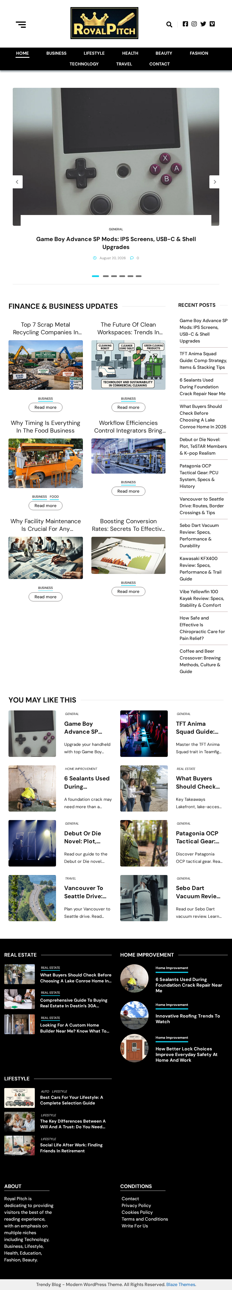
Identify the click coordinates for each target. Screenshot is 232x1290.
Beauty (164, 53)
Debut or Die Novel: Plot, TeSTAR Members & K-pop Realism (203, 446)
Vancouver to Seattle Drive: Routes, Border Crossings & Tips (202, 506)
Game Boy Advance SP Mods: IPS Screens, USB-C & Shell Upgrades (116, 243)
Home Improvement (81, 769)
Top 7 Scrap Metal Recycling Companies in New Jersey (45, 329)
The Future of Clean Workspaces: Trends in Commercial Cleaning (128, 329)
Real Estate (186, 769)
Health (130, 53)
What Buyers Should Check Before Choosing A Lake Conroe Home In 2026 (199, 783)
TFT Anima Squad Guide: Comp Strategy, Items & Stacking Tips (203, 360)
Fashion (199, 53)
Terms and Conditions (145, 1219)
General (116, 229)
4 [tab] (122, 276)
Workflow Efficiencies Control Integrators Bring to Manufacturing (128, 427)
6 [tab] (138, 276)
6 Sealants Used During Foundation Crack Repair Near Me (202, 387)
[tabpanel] (116, 182)
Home (22, 53)
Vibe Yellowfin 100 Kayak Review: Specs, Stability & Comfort (202, 598)
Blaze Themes (180, 1284)
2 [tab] (106, 276)
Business (56, 53)
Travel (124, 64)
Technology (84, 64)
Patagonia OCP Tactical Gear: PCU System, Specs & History (199, 838)
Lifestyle (94, 53)
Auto (45, 1091)
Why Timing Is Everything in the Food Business (45, 427)
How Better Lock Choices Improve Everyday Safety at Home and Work (187, 1054)
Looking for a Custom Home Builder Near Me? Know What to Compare (73, 1028)
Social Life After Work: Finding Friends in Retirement (71, 1148)
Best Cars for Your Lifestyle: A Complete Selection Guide (71, 1100)
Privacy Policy (136, 1205)
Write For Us (135, 1226)
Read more (46, 407)
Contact (159, 64)
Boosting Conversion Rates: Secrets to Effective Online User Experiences (128, 525)
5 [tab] (130, 276)
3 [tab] (114, 276)
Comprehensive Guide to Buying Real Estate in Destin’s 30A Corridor (74, 1003)
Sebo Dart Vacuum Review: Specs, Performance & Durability (199, 892)
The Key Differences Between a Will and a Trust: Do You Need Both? (73, 1124)
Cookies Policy (137, 1212)
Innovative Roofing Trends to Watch (188, 1019)
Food (54, 497)
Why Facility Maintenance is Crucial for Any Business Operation (45, 525)
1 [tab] (95, 276)
